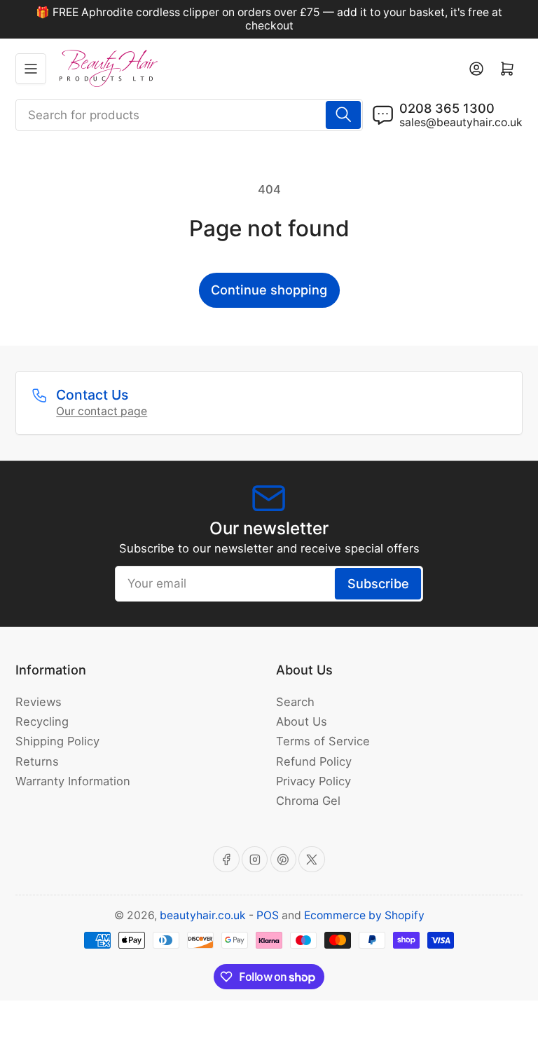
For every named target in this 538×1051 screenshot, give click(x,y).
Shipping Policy (57, 741)
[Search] (343, 115)
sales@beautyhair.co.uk (461, 122)
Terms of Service (323, 741)
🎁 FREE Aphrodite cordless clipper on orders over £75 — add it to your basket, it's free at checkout (269, 19)
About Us (301, 721)
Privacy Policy (313, 781)
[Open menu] (30, 68)
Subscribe (378, 583)
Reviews (38, 702)
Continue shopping (269, 289)
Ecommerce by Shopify (364, 915)
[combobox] (189, 115)
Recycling (42, 721)
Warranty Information (72, 781)
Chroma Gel (308, 801)
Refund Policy (314, 761)
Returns (37, 761)
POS (267, 915)
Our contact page (101, 411)
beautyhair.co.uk (203, 915)
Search (295, 702)
